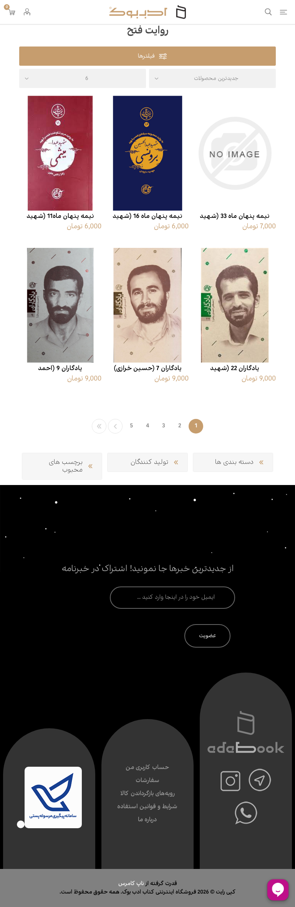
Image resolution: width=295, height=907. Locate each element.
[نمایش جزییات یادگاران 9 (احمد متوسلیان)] (60, 305)
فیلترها (146, 56)
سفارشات (147, 781)
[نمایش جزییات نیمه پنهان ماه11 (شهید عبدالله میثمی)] (60, 153)
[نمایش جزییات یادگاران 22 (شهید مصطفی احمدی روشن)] (235, 305)
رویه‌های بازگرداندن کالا (147, 794)
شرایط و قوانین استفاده (147, 807)
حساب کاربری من (147, 768)
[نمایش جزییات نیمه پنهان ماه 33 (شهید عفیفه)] (235, 153)
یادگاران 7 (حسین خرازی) (148, 368)
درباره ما (147, 820)
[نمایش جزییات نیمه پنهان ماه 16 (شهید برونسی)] (147, 153)
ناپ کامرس (131, 883)
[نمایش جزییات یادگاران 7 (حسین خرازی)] (147, 305)
